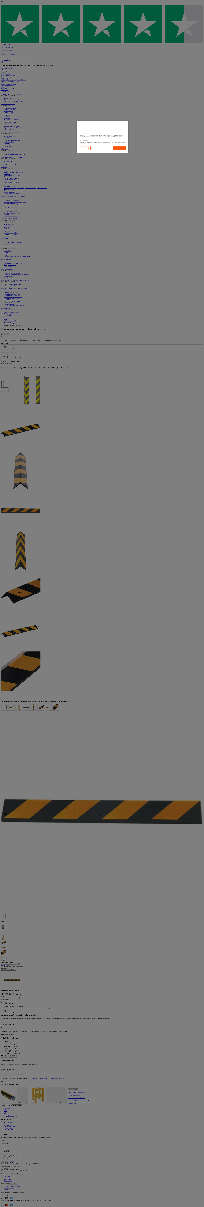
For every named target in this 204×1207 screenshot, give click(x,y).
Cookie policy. (90, 143)
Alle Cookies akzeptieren (119, 148)
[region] (102, 137)
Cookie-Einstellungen (85, 148)
